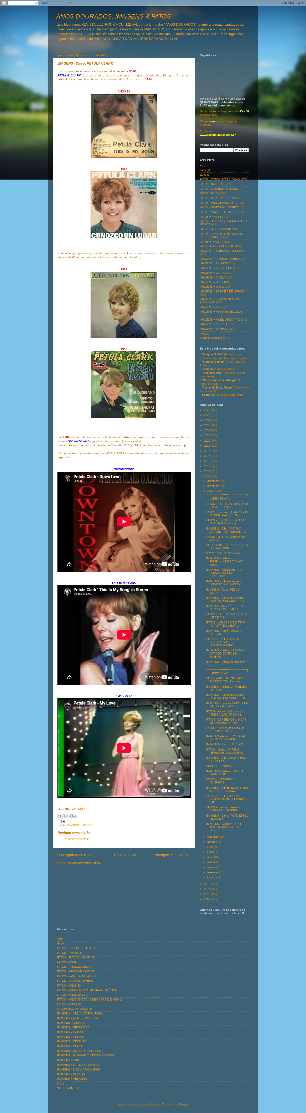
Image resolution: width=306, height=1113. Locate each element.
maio (210, 857)
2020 (207, 440)
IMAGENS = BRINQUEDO (216, 268)
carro (203, 170)
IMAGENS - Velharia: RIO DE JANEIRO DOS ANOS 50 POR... (224, 827)
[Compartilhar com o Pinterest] (75, 816)
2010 (207, 894)
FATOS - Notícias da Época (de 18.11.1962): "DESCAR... (225, 730)
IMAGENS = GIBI (210, 307)
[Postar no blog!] (63, 816)
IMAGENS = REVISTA (214, 324)
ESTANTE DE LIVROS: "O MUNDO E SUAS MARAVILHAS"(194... (222, 642)
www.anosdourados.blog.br (218, 135)
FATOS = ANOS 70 (211, 241)
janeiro (211, 877)
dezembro (213, 481)
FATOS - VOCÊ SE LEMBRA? (218, 212)
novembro (213, 486)
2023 (207, 425)
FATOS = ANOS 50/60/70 (215, 229)
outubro (212, 491)
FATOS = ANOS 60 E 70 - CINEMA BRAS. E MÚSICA (221, 235)
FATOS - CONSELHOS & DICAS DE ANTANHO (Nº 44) (226, 721)
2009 (207, 899)
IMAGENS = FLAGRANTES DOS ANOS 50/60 (85, 1055)
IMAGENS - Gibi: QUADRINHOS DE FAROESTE (226, 759)
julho (210, 847)
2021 (207, 435)
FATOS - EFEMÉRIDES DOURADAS (220, 781)
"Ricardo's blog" (213, 372)
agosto (211, 841)
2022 (207, 430)
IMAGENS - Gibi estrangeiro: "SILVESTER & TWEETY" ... (225, 583)
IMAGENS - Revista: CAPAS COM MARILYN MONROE (227, 705)
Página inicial (125, 855)
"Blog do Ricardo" (214, 361)
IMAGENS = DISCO (79, 825)
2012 (207, 884)
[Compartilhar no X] (67, 816)
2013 (207, 476)
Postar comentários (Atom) (84, 863)
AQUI (81, 809)
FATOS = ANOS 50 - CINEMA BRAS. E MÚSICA (87, 990)
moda (203, 333)
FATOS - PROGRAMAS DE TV (219, 202)
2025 (207, 415)
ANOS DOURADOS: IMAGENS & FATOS (113, 16)
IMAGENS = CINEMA (213, 277)
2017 (207, 456)
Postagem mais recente (77, 855)
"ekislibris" (208, 394)
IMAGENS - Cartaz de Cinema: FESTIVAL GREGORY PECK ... (227, 599)
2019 (207, 445)
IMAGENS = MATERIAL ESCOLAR (221, 311)
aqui (213, 121)
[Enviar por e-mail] (59, 816)
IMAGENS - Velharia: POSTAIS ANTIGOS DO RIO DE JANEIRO (225, 653)
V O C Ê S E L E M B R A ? (223, 553)
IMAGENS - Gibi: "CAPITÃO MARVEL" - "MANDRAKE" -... (226, 530)
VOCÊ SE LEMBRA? (219, 766)
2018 (207, 451)
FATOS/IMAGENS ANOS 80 (217, 246)
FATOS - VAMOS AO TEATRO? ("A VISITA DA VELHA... (225, 624)
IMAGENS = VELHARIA (214, 328)
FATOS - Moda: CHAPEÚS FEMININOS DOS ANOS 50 (224, 751)
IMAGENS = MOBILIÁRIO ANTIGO (221, 319)
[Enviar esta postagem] (62, 821)
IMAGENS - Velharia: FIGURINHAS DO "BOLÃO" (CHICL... (224, 561)
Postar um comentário (76, 839)
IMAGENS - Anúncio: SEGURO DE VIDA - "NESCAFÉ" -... (225, 608)
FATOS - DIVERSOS (212, 184)
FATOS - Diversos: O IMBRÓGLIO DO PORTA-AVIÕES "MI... (227, 514)
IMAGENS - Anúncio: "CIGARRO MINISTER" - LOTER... (226, 738)
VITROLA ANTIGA (211, 338)
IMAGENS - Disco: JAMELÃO (224, 744)
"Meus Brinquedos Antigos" (220, 380)
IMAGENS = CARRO (212, 272)
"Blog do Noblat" (212, 354)
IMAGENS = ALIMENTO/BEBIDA (220, 258)
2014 (207, 471)
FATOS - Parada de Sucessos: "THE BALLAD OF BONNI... (225, 713)
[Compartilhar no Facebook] (71, 816)
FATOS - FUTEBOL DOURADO (219, 188)
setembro (213, 836)
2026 (207, 410)
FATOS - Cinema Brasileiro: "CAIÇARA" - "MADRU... (223, 809)
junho (211, 852)
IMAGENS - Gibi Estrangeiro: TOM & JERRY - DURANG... (227, 789)
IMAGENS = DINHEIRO (214, 282)
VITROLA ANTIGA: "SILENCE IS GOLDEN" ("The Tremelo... (226, 680)
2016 (207, 461)
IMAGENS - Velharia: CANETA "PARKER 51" (224, 773)
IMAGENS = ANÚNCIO (214, 263)
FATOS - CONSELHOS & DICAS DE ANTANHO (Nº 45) (226, 522)
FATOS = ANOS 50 (211, 216)
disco (203, 174)
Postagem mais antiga (171, 855)
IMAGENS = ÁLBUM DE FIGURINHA (222, 251)
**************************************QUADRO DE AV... (227, 497)
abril (210, 862)
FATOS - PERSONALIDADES (218, 198)
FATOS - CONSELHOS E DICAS (220, 179)
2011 (207, 889)
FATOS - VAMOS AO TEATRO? (219, 207)
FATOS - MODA (209, 193)
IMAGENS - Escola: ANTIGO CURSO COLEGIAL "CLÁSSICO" (224, 573)
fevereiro (213, 872)
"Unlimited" (209, 369)
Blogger (184, 1104)
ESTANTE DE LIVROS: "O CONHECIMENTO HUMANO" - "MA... (226, 799)
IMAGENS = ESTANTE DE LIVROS (222, 291)
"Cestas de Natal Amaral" (218, 387)
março (211, 867)
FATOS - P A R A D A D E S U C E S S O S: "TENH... (227, 505)
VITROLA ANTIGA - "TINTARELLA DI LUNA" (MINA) (227, 547)
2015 (207, 466)
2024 (207, 420)
